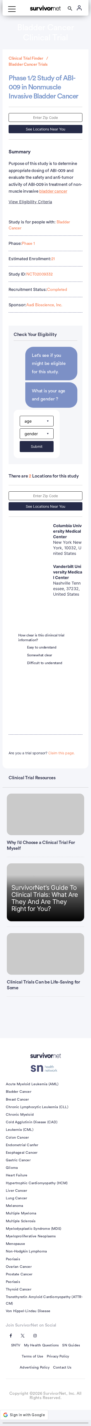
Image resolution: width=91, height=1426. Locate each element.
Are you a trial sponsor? (42, 753)
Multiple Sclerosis (21, 1221)
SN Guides (71, 1345)
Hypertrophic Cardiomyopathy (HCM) (37, 1183)
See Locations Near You (45, 129)
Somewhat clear (39, 655)
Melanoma (14, 1206)
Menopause (15, 1244)
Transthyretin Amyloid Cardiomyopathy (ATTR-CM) (44, 1300)
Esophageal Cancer (21, 1153)
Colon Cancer (17, 1137)
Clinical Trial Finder (26, 58)
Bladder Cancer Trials (28, 64)
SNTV (15, 1345)
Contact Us (62, 1367)
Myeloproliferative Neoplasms (31, 1236)
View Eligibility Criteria (30, 201)
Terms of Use (32, 1356)
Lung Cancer (16, 1198)
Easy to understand (41, 647)
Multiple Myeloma (21, 1213)
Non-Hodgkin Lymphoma (26, 1251)
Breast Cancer (17, 1099)
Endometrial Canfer (22, 1145)
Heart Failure (17, 1175)
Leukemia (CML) (19, 1130)
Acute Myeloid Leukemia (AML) (32, 1084)
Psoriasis (13, 1259)
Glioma (12, 1168)
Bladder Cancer (18, 1092)
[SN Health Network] (45, 1068)
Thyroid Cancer (18, 1289)
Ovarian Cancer (19, 1267)
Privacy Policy (58, 1356)
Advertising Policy (35, 1367)
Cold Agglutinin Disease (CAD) (31, 1122)
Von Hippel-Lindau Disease (28, 1311)
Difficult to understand (44, 663)
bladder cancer (53, 191)
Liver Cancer (16, 1191)
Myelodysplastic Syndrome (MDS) (33, 1229)
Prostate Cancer (19, 1274)
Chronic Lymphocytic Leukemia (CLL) (37, 1107)
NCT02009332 (39, 274)
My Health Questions (41, 1345)
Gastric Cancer (18, 1160)
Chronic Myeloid (20, 1114)
